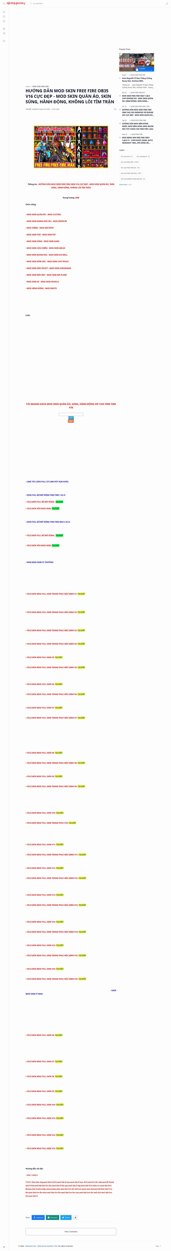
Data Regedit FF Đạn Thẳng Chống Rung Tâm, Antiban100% (137, 79)
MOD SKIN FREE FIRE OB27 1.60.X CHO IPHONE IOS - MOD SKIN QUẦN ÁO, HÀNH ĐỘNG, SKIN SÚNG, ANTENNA (137, 98)
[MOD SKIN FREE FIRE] (138, 75)
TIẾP (71, 421)
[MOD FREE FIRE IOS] (138, 92)
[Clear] (66, 3)
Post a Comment (71, 1231)
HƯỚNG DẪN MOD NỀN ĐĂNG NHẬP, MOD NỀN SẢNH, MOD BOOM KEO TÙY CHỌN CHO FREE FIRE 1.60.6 (137, 126)
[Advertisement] (88, 27)
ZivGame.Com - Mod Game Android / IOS (41, 1246)
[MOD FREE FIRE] (137, 134)
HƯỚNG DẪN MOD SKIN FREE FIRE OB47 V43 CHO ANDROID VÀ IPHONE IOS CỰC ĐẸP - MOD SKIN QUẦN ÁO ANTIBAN (137, 112)
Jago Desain (88, 1246)
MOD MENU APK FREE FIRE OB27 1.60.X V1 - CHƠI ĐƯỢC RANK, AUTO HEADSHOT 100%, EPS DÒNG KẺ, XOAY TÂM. (137, 140)
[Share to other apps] (75, 1217)
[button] (167, 3)
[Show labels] (125, 184)
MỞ (71, 418)
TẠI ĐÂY (59, 502)
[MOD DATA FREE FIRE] (138, 120)
